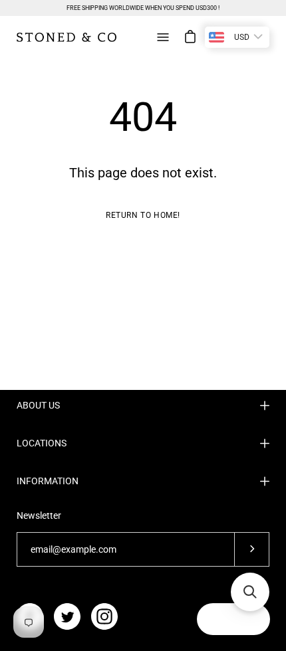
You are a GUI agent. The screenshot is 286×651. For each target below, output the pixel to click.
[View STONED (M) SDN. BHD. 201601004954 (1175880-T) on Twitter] (67, 616)
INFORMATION (47, 481)
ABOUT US (38, 405)
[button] (250, 592)
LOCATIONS (42, 443)
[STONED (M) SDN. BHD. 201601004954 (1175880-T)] (66, 37)
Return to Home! (143, 215)
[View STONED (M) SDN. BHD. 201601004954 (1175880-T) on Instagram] (104, 616)
